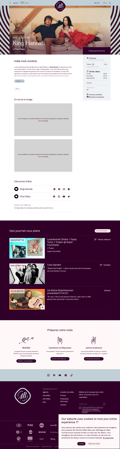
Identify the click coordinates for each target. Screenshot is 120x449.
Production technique (64, 400)
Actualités (46, 395)
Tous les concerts (101, 231)
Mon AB (96, 3)
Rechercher (110, 3)
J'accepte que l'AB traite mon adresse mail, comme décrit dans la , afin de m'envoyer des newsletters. (92, 410)
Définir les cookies (94, 444)
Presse (63, 395)
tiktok (71, 375)
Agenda (15, 3)
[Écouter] (43, 307)
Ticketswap (92, 58)
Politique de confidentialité (32, 446)
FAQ (44, 402)
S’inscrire (104, 404)
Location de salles (67, 392)
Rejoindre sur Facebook (96, 97)
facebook (54, 375)
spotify (66, 375)
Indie (17, 89)
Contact (63, 405)
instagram (48, 375)
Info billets (46, 399)
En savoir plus (108, 438)
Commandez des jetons (92, 359)
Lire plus (18, 81)
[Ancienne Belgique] (60, 6)
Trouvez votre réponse (59, 359)
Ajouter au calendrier (95, 94)
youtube (60, 375)
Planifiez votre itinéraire (25, 361)
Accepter (81, 444)
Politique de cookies (47, 446)
